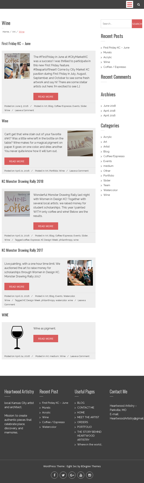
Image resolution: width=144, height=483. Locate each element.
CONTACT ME (85, 407)
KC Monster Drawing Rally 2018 (22, 181)
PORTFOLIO (84, 427)
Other (106, 170)
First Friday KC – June (16, 43)
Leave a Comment (24, 110)
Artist (106, 146)
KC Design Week (49, 240)
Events (76, 106)
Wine (7, 110)
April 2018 (109, 110)
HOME (81, 412)
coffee (26, 240)
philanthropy (65, 240)
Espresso (35, 240)
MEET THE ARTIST (88, 417)
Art (13, 31)
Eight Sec (72, 466)
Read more (45, 96)
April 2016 (109, 115)
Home (6, 31)
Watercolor (69, 296)
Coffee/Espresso (62, 106)
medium (54, 356)
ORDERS (82, 422)
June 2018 (109, 105)
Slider (84, 106)
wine (75, 240)
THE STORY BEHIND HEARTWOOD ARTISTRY (89, 435)
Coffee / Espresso (114, 67)
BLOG (80, 402)
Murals (107, 52)
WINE (5, 314)
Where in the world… (89, 444)
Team (106, 185)
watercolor (61, 300)
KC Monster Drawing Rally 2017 (22, 250)
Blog (50, 106)
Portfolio (53, 170)
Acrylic (107, 57)
